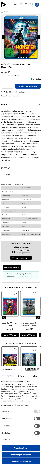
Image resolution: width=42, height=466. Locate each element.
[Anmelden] (37, 5)
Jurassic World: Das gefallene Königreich (28, 324)
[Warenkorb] (31, 4)
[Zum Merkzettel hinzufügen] (15, 293)
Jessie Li (37, 234)
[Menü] (15, 4)
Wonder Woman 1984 (10, 324)
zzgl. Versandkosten (14, 76)
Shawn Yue (25, 234)
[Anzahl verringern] (3, 86)
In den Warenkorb (28, 86)
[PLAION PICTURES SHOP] (2, 11)
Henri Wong (25, 230)
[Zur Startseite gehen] (5, 4)
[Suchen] (21, 4)
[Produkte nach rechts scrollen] (38, 317)
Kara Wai (31, 234)
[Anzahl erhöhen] (11, 86)
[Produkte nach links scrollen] (4, 317)
